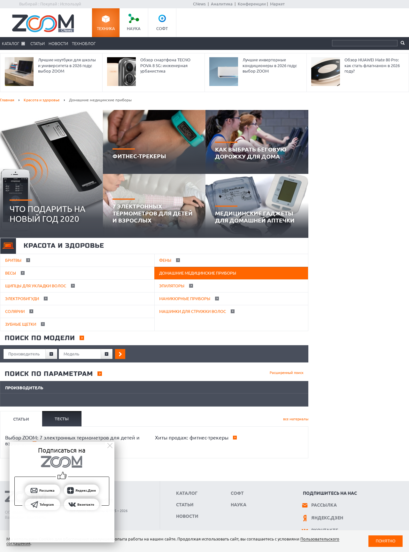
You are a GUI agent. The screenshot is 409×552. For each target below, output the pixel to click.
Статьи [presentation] (21, 419)
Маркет (277, 4)
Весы (11, 273)
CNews (199, 4)
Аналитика (222, 4)
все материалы (295, 419)
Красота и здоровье (42, 100)
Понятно (385, 541)
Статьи (37, 43)
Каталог (10, 43)
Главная (7, 100)
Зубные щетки (21, 324)
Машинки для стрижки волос (193, 311)
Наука (134, 28)
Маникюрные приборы (185, 298)
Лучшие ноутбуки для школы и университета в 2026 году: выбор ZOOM (67, 65)
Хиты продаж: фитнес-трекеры (191, 437)
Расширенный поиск (287, 373)
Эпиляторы (172, 286)
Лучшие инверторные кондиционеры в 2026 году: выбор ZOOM (270, 65)
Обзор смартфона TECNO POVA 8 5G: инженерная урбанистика (165, 65)
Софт (162, 28)
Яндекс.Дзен (327, 517)
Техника (106, 28)
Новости (58, 43)
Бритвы (13, 260)
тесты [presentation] (62, 418)
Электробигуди (22, 298)
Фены (165, 260)
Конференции (252, 4)
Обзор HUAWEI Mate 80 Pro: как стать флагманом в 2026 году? (372, 65)
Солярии (15, 311)
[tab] (21, 418)
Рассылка (324, 505)
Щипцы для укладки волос (36, 286)
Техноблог (84, 43)
